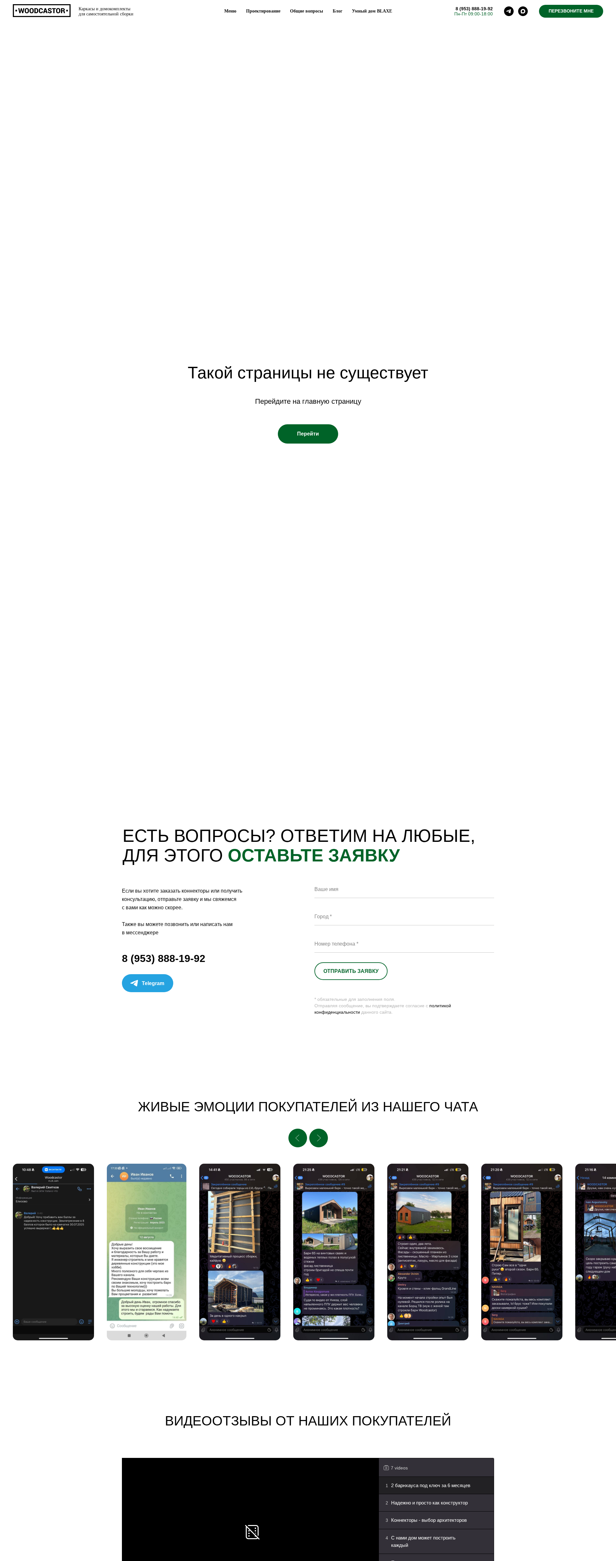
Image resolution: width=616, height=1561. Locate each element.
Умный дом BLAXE (372, 11)
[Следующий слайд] (318, 1138)
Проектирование (263, 11)
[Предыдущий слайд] (297, 1138)
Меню (230, 11)
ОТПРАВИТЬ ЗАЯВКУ (351, 971)
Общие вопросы (306, 11)
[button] (571, 11)
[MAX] (523, 11)
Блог (337, 11)
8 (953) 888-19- (472, 8)
